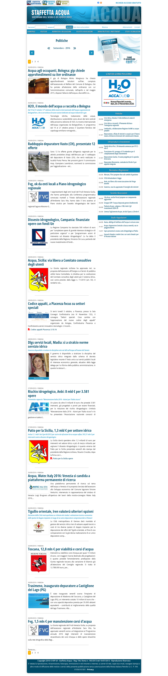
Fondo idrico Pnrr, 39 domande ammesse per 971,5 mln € (121, 147)
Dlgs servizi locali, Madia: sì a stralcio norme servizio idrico (58, 344)
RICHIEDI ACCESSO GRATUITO (128, 3)
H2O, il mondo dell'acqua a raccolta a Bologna (59, 106)
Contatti (137, 27)
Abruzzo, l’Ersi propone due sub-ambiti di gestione (121, 175)
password (51, 27)
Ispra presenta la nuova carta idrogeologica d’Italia (121, 231)
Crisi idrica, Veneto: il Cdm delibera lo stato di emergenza (119, 119)
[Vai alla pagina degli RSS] (101, 2)
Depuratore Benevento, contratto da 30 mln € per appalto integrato (120, 163)
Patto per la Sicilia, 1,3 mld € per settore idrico (59, 430)
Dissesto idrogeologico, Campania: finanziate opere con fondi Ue (59, 221)
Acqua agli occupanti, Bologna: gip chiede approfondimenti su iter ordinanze (56, 72)
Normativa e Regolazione (118, 170)
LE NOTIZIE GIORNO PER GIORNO (119, 73)
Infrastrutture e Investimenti (119, 141)
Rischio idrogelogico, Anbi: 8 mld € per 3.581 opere (58, 393)
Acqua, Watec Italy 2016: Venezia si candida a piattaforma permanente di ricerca (59, 477)
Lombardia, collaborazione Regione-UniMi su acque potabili (121, 130)
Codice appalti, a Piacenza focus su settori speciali (56, 305)
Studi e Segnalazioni (119, 217)
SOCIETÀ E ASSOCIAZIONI (84, 31)
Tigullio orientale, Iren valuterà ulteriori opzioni (60, 511)
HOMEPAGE (31, 31)
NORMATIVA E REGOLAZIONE (61, 31)
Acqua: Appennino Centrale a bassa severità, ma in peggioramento (121, 227)
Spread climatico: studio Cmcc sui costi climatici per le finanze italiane (121, 235)
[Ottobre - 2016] (74, 48)
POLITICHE (43, 31)
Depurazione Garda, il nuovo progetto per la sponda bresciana (121, 158)
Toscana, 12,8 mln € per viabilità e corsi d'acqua (60, 549)
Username (31, 27)
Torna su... (32, 649)
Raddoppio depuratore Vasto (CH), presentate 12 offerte (61, 145)
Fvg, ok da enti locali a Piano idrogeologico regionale (57, 185)
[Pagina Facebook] (98, 2)
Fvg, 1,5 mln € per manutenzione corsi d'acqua (60, 621)
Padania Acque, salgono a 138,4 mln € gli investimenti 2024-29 (118, 207)
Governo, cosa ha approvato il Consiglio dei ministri (121, 187)
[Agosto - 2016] (48, 48)
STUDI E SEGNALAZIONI (132, 31)
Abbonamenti (127, 27)
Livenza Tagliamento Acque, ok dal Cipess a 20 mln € (121, 212)
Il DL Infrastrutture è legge (112, 178)
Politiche (119, 113)
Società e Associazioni (119, 193)
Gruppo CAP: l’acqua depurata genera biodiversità (121, 203)
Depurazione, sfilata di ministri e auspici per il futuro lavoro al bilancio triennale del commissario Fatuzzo (122, 135)
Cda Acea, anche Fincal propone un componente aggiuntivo (120, 198)
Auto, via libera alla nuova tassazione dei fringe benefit (120, 183)
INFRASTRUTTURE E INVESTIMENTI (109, 31)
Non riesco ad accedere (81, 27)
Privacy (90, 669)
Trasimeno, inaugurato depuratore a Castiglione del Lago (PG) (61, 587)
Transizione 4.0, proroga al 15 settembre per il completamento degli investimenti (119, 153)
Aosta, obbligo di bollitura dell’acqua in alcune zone (121, 222)
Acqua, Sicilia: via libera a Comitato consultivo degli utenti (59, 262)
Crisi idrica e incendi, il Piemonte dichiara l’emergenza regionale (118, 124)
